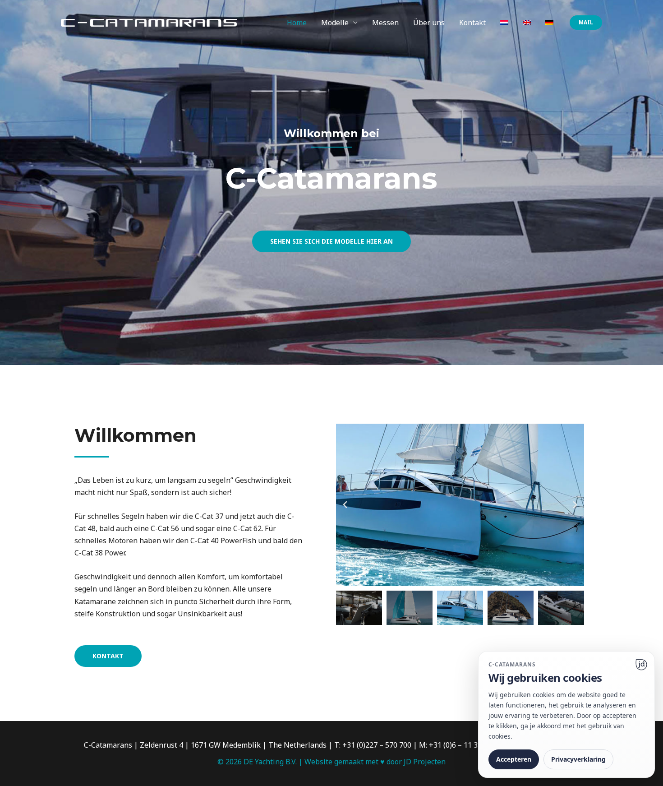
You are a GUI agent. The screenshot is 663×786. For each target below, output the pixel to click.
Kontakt (472, 23)
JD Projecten (425, 762)
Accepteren (513, 759)
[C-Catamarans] (149, 22)
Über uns (429, 23)
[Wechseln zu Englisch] (527, 22)
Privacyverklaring (578, 759)
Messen (385, 23)
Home (297, 23)
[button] (586, 22)
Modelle (335, 23)
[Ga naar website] (641, 664)
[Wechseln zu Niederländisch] (504, 22)
